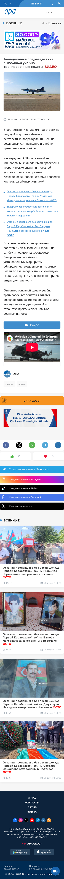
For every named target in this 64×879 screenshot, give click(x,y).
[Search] (51, 3)
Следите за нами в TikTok (23, 488)
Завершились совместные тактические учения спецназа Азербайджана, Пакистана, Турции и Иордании (33, 211)
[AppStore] (44, 852)
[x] (26, 820)
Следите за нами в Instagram (25, 479)
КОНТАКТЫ (32, 802)
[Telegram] (38, 820)
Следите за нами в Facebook (25, 497)
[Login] (59, 3)
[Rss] (49, 820)
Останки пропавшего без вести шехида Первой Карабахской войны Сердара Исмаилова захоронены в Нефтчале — (29, 228)
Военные (54, 23)
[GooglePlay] (20, 852)
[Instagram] (20, 820)
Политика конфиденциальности (41, 867)
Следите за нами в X (20, 506)
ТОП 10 (32, 812)
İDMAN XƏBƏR (32, 400)
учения (9, 384)
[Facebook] (15, 820)
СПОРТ (49, 12)
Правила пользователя (11, 867)
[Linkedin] (43, 820)
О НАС (32, 797)
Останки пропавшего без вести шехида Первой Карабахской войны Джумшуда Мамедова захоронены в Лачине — (32, 196)
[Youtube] (32, 820)
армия (21, 384)
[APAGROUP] (32, 844)
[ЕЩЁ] (58, 12)
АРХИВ (32, 807)
